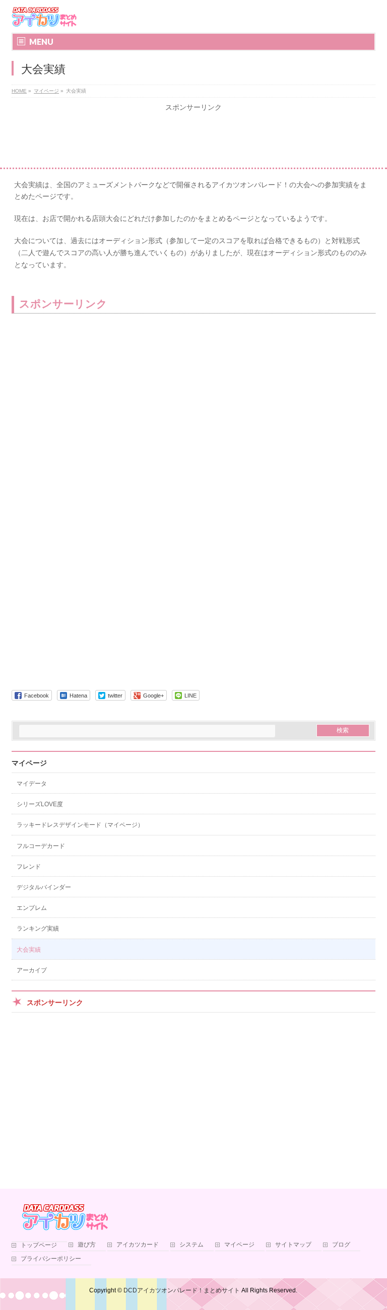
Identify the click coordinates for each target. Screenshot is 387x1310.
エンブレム (32, 907)
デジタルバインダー (44, 887)
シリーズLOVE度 (40, 804)
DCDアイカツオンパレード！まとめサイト (181, 1290)
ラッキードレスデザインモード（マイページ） (80, 824)
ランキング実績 (38, 928)
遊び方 (87, 1245)
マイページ (29, 763)
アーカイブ (32, 970)
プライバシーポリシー (51, 1259)
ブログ (341, 1245)
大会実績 (29, 949)
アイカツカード (137, 1245)
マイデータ (32, 783)
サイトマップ (293, 1245)
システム (191, 1245)
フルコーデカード (41, 846)
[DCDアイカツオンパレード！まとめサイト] (44, 16)
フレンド (29, 866)
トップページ (39, 1245)
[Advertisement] (193, 140)
